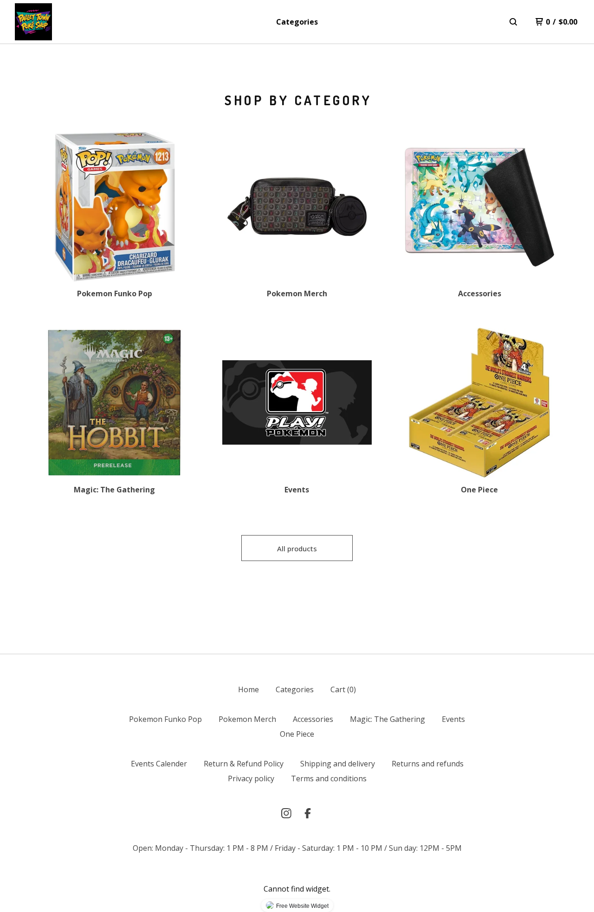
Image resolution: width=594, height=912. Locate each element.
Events (453, 719)
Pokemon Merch (247, 719)
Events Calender (159, 764)
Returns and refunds (428, 764)
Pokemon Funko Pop (165, 719)
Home (248, 689)
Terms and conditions (329, 778)
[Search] (513, 21)
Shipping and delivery (337, 764)
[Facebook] (308, 813)
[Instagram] (286, 813)
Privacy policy (251, 778)
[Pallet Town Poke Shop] (33, 21)
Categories (297, 22)
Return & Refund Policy (244, 764)
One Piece (297, 734)
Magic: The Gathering (387, 719)
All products (297, 548)
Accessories (313, 719)
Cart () (343, 689)
